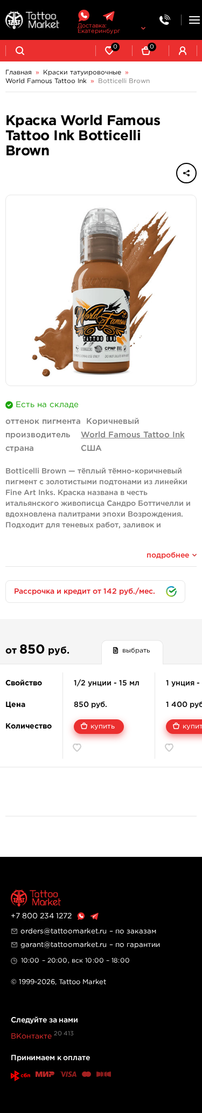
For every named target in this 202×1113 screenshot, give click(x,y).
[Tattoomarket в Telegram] (108, 16)
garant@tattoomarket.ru (63, 945)
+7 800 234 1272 (41, 916)
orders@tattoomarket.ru (63, 931)
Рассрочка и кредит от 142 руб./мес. (84, 591)
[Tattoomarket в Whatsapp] (83, 16)
